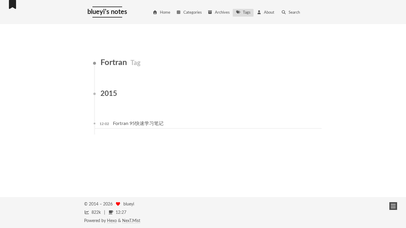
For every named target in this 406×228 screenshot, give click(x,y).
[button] (393, 206)
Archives (222, 13)
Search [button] (294, 13)
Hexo (112, 221)
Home (165, 13)
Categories (192, 13)
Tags (247, 13)
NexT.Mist (131, 221)
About (269, 13)
